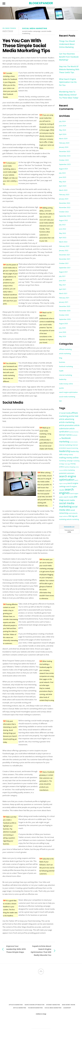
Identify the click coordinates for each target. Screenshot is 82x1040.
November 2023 (64, 156)
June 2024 (62, 126)
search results (68, 497)
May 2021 (62, 285)
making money (68, 454)
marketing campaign (66, 461)
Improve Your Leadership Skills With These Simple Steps (16, 949)
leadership (62, 379)
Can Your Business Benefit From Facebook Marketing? (68, 57)
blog (60, 358)
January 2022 (63, 250)
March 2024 (63, 139)
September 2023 (65, 164)
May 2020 (62, 336)
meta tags (67, 464)
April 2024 (62, 134)
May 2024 (62, 130)
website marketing (72, 519)
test (60, 401)
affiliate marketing (65, 349)
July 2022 (62, 225)
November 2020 (64, 311)
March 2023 (63, 190)
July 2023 (62, 173)
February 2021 (64, 298)
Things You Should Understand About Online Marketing (67, 44)
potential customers (66, 473)
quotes (61, 388)
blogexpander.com (69, 526)
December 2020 (64, 306)
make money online (66, 384)
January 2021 (63, 302)
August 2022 (63, 220)
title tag (71, 516)
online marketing (69, 470)
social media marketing (34, 28)
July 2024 (62, 121)
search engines (66, 491)
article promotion (66, 425)
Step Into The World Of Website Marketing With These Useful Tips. (69, 69)
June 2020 (62, 332)
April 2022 (62, 238)
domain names (65, 435)
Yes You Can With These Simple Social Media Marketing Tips (26, 45)
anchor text (73, 416)
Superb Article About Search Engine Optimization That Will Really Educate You (41, 950)
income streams (73, 442)
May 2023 (62, 182)
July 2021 (62, 276)
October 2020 (64, 315)
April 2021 (62, 289)
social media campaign (31, 31)
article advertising (66, 419)
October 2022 (64, 212)
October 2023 (64, 160)
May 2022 (62, 233)
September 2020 (65, 319)
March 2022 (63, 242)
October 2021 (64, 263)
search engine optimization (68, 392)
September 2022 (65, 216)
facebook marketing (66, 366)
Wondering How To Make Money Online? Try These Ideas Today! (68, 94)
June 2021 (62, 280)
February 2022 (64, 246)
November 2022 (64, 207)
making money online (68, 457)
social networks (73, 513)
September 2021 (65, 268)
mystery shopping (69, 467)
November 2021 (64, 259)
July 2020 (62, 328)
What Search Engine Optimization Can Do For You (68, 82)
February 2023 (64, 195)
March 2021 (63, 293)
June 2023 (62, 177)
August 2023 (63, 169)
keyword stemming (72, 448)
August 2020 (63, 323)
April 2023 (62, 186)
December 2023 (64, 151)
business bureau (73, 432)
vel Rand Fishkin (9, 28)
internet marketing (65, 375)
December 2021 (64, 255)
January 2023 (63, 199)
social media (69, 500)
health (61, 371)
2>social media (65, 413)
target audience (63, 516)
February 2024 (64, 143)
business (62, 362)
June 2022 (62, 229)
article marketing (65, 353)
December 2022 (64, 203)
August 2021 (63, 272)
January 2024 (63, 147)
